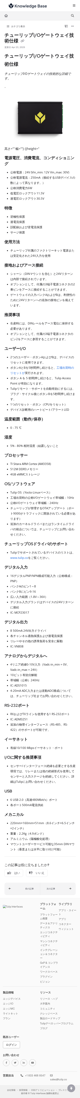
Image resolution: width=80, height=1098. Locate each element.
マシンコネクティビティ (49, 943)
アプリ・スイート (67, 912)
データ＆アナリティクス (49, 925)
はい (17, 873)
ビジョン (45, 981)
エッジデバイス (12, 998)
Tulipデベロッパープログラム (56, 1023)
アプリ (62, 919)
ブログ (44, 1028)
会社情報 (11, 1090)
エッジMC (9, 1008)
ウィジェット (66, 928)
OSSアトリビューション (43, 1090)
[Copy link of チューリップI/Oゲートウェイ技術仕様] (22, 41)
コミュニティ (47, 1008)
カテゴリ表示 (17, 26)
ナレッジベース (49, 1013)
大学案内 (45, 1003)
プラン (6, 1018)
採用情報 (23, 1090)
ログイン (11, 1044)
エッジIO (8, 1003)
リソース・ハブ (49, 998)
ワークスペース (49, 971)
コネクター (65, 924)
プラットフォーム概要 (49, 916)
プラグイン (46, 976)
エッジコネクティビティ (49, 934)
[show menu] (74, 6)
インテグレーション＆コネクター (49, 953)
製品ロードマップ (50, 1018)
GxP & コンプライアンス (49, 964)
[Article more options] (73, 26)
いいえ (40, 873)
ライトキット (10, 1013)
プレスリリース (65, 1090)
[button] (22, 889)
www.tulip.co (19, 558)
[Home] (28, 5)
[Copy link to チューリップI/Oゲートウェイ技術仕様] (24, 64)
